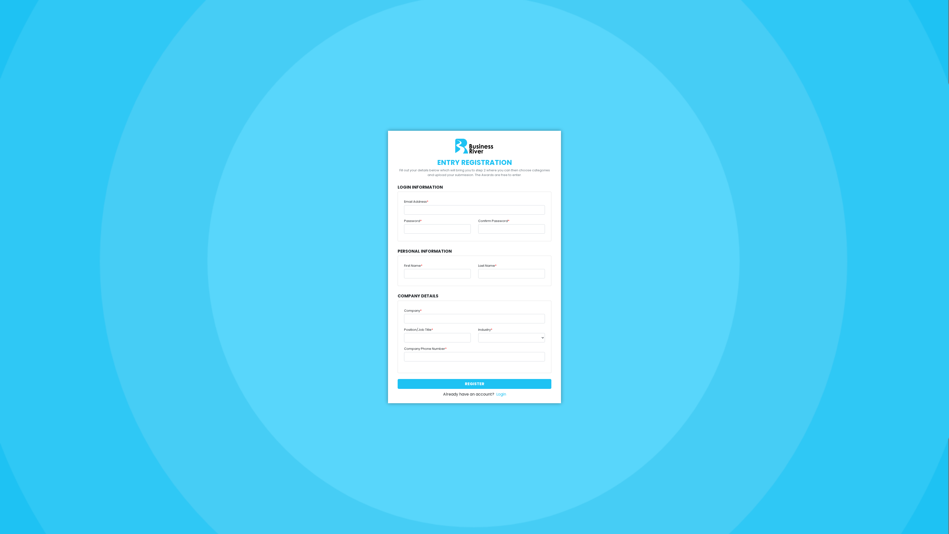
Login (501, 394)
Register (474, 384)
